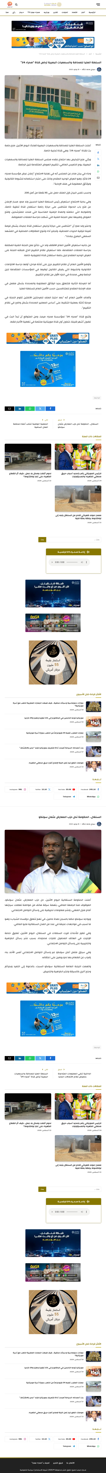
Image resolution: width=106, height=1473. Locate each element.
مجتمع (6, 12)
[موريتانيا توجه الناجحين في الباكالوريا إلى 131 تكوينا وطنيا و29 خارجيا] (93, 721)
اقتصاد (74, 12)
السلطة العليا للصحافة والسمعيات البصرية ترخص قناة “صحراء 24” (31, 1075)
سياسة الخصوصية (26, 1470)
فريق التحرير (58, 1463)
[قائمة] (98, 4)
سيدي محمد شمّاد (88, 69)
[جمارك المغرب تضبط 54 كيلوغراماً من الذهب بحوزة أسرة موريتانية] (93, 736)
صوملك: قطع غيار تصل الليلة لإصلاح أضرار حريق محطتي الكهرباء (56, 762)
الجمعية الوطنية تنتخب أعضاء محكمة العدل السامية (30, 425)
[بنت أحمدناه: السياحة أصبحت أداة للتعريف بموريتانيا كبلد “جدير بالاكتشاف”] (93, 751)
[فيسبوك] (98, 152)
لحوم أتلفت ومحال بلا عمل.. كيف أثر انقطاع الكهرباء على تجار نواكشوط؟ (30, 475)
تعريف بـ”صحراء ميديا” (40, 1463)
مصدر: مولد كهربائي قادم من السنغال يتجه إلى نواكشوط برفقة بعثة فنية (78, 517)
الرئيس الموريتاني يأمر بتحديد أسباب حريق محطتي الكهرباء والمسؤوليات (81, 475)
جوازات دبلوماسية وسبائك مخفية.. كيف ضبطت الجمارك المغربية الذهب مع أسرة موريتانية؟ (48, 704)
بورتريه (46, 12)
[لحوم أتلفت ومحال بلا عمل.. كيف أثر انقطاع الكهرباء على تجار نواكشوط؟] (28, 457)
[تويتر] (98, 159)
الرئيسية (92, 12)
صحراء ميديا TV (34, 12)
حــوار (21, 12)
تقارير (55, 12)
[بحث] (16, 4)
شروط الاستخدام (40, 1470)
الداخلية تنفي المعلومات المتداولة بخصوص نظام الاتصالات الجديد (74, 1075)
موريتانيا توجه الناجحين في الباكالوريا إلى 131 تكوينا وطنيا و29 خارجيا (54, 718)
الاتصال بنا (70, 1463)
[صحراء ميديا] (53, 4)
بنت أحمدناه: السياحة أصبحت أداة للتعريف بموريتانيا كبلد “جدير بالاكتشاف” (51, 748)
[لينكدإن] (98, 165)
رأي (13, 12)
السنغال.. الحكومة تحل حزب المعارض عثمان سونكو (78, 425)
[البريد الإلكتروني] (98, 177)
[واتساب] (98, 171)
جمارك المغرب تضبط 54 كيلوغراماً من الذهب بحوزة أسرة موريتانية (55, 733)
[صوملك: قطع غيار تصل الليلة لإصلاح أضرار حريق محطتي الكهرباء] (93, 766)
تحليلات (65, 12)
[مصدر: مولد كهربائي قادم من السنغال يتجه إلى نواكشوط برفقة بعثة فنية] (78, 499)
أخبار (83, 12)
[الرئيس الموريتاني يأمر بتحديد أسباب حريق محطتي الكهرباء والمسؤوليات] (78, 457)
